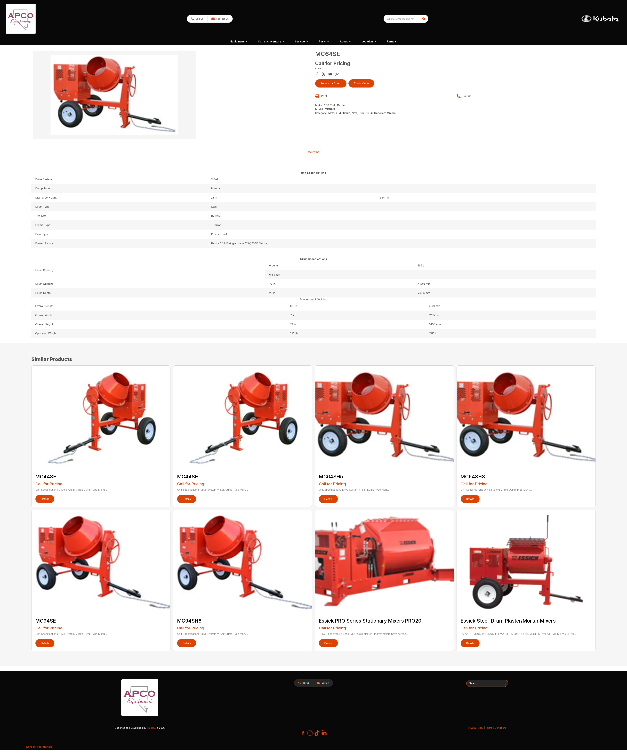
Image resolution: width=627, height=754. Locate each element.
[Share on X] (324, 74)
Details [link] (45, 499)
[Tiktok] (317, 733)
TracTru (151, 727)
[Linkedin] (324, 733)
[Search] (504, 683)
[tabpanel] (172, 95)
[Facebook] (303, 733)
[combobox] (406, 19)
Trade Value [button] (361, 83)
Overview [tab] (313, 151)
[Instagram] (310, 733)
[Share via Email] (330, 74)
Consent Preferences (39, 746)
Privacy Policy (475, 727)
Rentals (392, 41)
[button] (197, 19)
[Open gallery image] (114, 95)
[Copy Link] (337, 74)
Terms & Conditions (495, 727)
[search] (424, 19)
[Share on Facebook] (317, 74)
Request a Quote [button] (331, 83)
